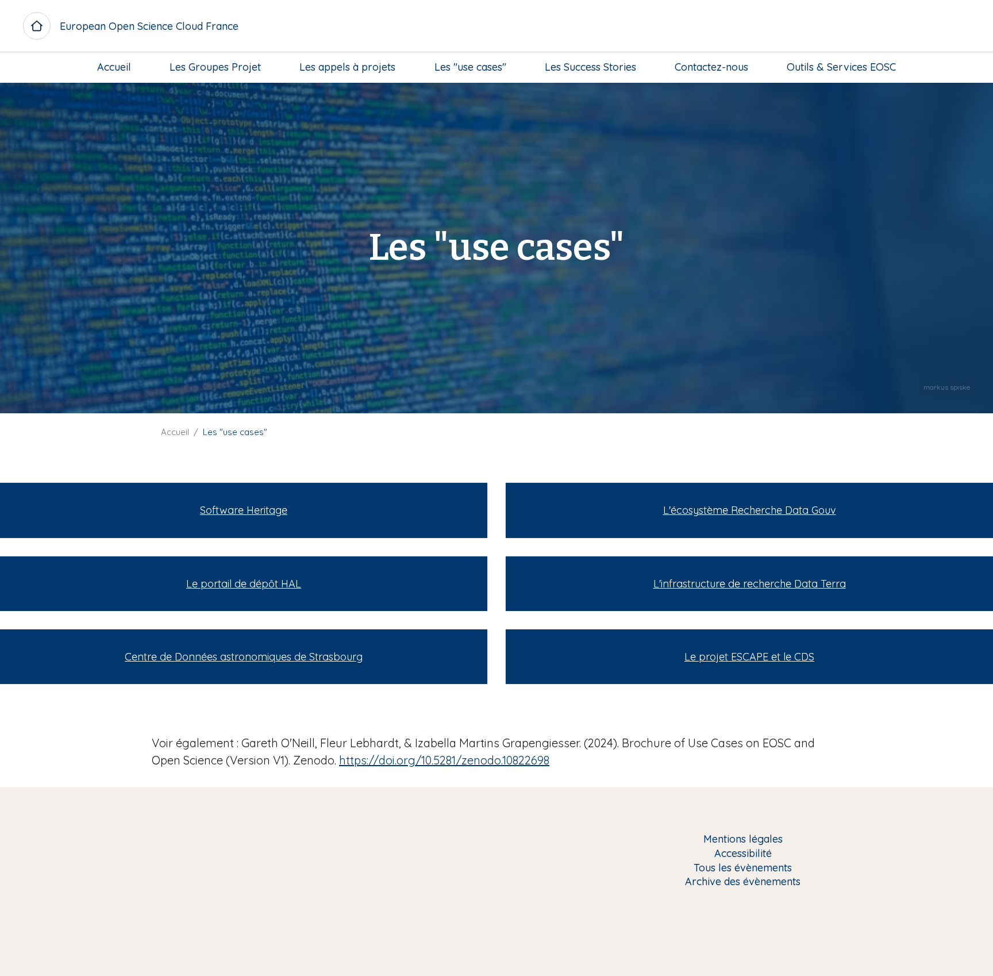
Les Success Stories (590, 67)
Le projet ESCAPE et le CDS (749, 656)
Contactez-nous (711, 67)
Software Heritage (243, 510)
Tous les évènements (743, 868)
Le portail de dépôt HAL (243, 583)
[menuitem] (114, 67)
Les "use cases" (470, 67)
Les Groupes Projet (215, 67)
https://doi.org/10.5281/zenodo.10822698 (444, 760)
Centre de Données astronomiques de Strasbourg (244, 656)
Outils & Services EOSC (841, 67)
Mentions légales (743, 839)
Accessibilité (743, 854)
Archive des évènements (742, 882)
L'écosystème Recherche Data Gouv (749, 510)
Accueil (114, 67)
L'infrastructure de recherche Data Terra (749, 583)
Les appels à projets (347, 67)
